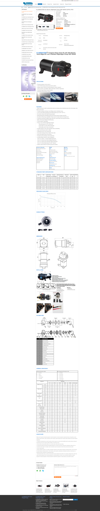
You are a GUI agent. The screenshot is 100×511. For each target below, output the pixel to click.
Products (40, 4)
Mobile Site (65, 505)
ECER (76, 510)
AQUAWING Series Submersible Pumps (27, 37)
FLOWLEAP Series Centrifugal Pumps (28, 41)
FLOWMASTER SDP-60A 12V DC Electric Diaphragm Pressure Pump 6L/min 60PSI (74, 491)
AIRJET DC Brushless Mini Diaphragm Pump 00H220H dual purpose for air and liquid (56, 502)
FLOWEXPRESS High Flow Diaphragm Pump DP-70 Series (42, 506)
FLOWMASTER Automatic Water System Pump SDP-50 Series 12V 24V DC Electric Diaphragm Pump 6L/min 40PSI (48, 492)
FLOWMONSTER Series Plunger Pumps (27, 44)
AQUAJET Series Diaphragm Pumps (27, 24)
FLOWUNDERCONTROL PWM (26, 56)
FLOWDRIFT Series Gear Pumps (27, 30)
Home (36, 4)
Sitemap (67, 504)
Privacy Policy (25, 510)
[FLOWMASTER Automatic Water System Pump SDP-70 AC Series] (66, 486)
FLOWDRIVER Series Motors (26, 54)
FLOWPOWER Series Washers (26, 48)
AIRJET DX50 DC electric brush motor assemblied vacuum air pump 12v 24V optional (56, 505)
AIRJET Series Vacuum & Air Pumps (27, 28)
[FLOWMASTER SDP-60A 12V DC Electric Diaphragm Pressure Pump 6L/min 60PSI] (74, 486)
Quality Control (56, 4)
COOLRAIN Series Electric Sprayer (27, 46)
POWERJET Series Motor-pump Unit (27, 50)
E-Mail (64, 504)
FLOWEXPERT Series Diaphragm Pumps (27, 15)
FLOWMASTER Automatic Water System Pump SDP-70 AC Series (65, 491)
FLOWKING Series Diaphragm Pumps (28, 17)
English (77, 0)
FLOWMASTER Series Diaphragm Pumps (34, 7)
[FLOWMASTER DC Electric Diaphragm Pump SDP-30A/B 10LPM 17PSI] (46, 17)
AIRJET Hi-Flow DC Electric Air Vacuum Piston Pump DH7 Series (56, 500)
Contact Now (60, 28)
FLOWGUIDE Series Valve (26, 58)
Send (75, 499)
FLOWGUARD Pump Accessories (27, 52)
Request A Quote (68, 4)
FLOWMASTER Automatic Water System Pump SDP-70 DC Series (56, 491)
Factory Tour (49, 4)
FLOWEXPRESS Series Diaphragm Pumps (27, 19)
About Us (44, 4)
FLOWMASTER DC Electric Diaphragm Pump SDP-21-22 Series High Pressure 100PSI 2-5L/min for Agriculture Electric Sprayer (39, 492)
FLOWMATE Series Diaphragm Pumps (28, 26)
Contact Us (62, 4)
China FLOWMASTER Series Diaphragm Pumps (35, 510)
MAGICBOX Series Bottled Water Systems (27, 33)
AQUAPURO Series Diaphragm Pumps (27, 22)
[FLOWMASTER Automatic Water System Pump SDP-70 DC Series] (57, 486)
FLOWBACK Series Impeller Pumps (27, 35)
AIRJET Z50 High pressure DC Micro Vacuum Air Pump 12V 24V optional (55, 508)
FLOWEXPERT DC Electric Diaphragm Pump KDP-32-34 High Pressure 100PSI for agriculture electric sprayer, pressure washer (42, 500)
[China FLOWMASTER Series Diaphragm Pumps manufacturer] (27, 4)
